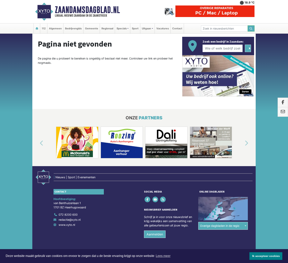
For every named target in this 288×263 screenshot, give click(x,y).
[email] (283, 112)
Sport (135, 28)
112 (44, 28)
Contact (177, 28)
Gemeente (91, 28)
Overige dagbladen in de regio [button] (219, 225)
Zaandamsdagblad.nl (87, 9)
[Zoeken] (251, 28)
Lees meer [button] (163, 256)
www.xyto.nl (67, 224)
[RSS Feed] (163, 199)
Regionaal (107, 28)
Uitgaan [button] (146, 28)
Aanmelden (155, 234)
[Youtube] (155, 199)
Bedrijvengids (73, 28)
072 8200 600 (68, 214)
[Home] (36, 28)
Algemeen (55, 28)
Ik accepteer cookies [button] (266, 256)
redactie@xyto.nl (70, 219)
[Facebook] (148, 199)
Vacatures (162, 28)
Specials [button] (122, 28)
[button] (37, 143)
